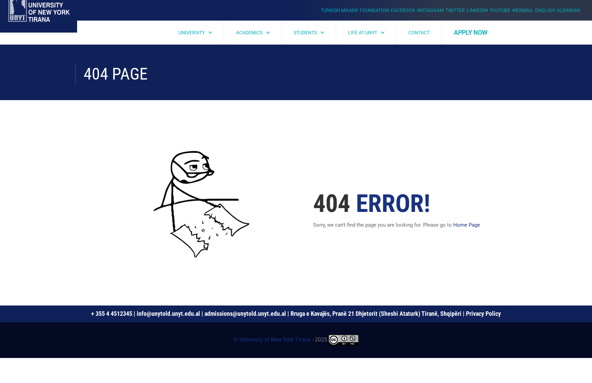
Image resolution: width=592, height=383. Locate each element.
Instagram (430, 10)
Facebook (403, 10)
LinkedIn (477, 10)
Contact (419, 32)
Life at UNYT (362, 32)
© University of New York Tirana (272, 339)
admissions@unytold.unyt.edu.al (245, 313)
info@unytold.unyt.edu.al (168, 313)
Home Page (466, 225)
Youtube (500, 10)
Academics (249, 32)
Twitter (455, 10)
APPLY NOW (471, 32)
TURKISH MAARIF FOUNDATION (355, 10)
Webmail (522, 10)
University (191, 32)
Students (305, 32)
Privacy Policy (483, 313)
